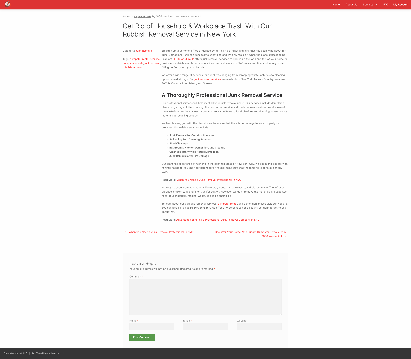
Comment (136, 276)
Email (187, 320)
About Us (351, 4)
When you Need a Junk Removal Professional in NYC (209, 179)
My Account (400, 4)
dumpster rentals (133, 63)
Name (134, 320)
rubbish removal (132, 67)
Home (336, 4)
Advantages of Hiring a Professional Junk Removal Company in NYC (218, 219)
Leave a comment (190, 16)
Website (241, 320)
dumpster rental (227, 203)
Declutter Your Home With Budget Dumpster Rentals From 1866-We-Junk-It (250, 234)
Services (368, 4)
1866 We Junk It (165, 16)
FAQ (385, 4)
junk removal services (208, 79)
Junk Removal (144, 50)
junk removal (152, 63)
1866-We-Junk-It (184, 59)
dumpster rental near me (145, 59)
